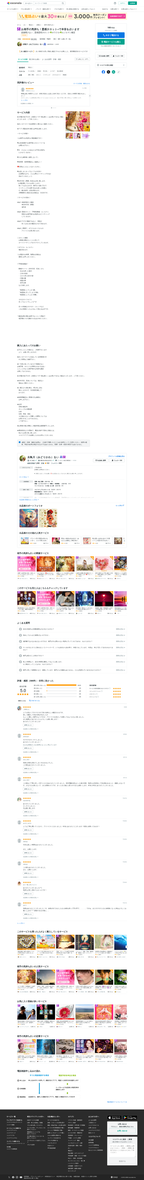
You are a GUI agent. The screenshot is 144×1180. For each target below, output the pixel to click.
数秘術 (64, 75)
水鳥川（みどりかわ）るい (43, 457)
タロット (38, 75)
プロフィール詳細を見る (116, 456)
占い (25, 25)
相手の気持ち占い (49, 25)
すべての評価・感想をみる (81, 83)
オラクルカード (56, 75)
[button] (111, 65)
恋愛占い (39, 25)
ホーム (19, 25)
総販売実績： (53, 44)
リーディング (46, 75)
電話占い (31, 25)
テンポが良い (31, 71)
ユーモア (52, 71)
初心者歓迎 (60, 71)
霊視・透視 (31, 75)
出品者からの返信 (26, 103)
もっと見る (24, 100)
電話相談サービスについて (116, 1102)
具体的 (39, 71)
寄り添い (45, 71)
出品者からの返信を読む (30, 729)
